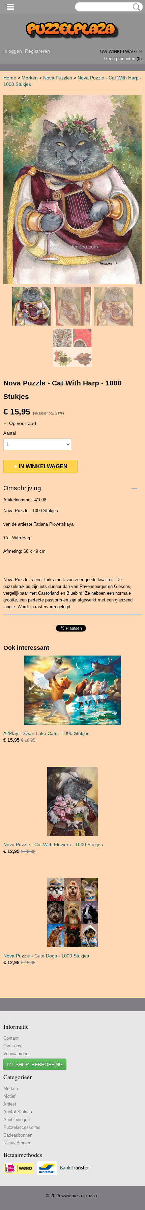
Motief (9, 1096)
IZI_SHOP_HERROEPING (35, 1064)
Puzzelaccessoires (21, 1127)
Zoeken (135, 7)
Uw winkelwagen (121, 51)
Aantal (9, 433)
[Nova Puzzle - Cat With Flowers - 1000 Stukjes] (72, 801)
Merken (30, 77)
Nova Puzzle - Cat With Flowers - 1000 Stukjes (53, 844)
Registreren (37, 51)
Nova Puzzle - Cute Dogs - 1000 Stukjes (46, 955)
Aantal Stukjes (17, 1111)
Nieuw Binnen (16, 1142)
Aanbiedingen (16, 1119)
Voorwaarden (15, 1053)
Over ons (12, 1045)
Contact (11, 1038)
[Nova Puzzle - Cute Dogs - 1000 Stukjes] (72, 912)
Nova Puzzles (57, 77)
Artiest (9, 1104)
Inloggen (12, 51)
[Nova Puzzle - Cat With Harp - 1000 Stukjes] (72, 189)
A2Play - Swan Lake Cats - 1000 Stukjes (46, 733)
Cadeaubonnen (17, 1135)
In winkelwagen (43, 466)
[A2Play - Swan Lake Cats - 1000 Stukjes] (72, 690)
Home (9, 77)
